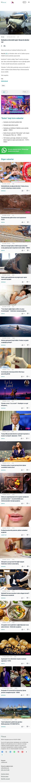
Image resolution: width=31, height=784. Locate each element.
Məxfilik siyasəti (5, 779)
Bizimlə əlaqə (4, 776)
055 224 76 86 (5, 770)
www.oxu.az (4, 81)
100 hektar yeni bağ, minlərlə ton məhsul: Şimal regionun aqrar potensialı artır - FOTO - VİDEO (16, 140)
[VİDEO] (15, 233)
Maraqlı (3, 190)
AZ (24, 2)
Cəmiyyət (4, 535)
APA (6, 53)
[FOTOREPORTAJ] (15, 708)
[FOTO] (15, 203)
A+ (5, 46)
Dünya (3, 222)
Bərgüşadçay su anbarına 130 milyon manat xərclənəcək (16, 5)
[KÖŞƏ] (15, 389)
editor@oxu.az (5, 768)
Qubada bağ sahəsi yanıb (10, 125)
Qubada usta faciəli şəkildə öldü (12, 122)
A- (1, 46)
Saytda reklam (5, 774)
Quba (3, 85)
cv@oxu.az (4, 762)
